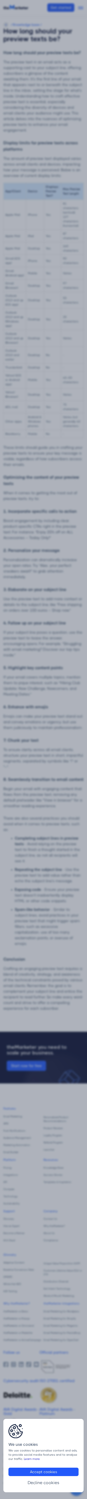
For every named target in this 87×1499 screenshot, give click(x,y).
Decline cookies (43, 1482)
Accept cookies (43, 1472)
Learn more (32, 1459)
